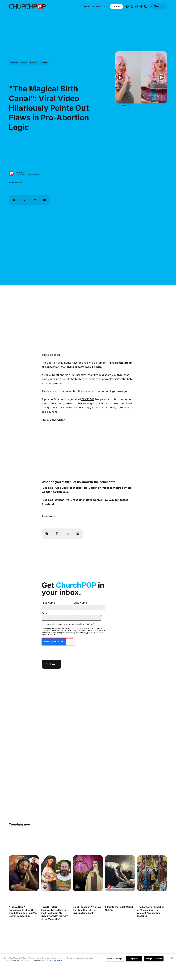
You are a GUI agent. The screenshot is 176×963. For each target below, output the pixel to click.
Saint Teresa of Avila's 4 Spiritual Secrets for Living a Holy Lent (87, 910)
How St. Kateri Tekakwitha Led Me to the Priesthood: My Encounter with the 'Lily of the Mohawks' (54, 913)
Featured (14, 63)
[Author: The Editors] (11, 173)
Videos (44, 63)
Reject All (134, 959)
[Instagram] (136, 6)
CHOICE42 (87, 399)
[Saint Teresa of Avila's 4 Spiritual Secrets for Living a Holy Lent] (88, 873)
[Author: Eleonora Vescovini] (77, 887)
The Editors (19, 172)
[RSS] (145, 6)
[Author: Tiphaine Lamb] (141, 887)
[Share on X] (34, 200)
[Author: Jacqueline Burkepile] (13, 887)
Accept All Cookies (154, 959)
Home (87, 6)
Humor (24, 63)
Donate (116, 6)
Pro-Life (34, 63)
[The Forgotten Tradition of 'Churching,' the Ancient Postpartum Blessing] (152, 873)
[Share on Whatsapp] (24, 200)
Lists (105, 6)
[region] (88, 958)
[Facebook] (127, 6)
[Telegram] (140, 6)
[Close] (172, 958)
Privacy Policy (48, 635)
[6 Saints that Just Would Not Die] (120, 873)
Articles (96, 6)
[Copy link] (45, 200)
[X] (131, 6)
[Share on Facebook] (14, 200)
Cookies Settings (114, 959)
